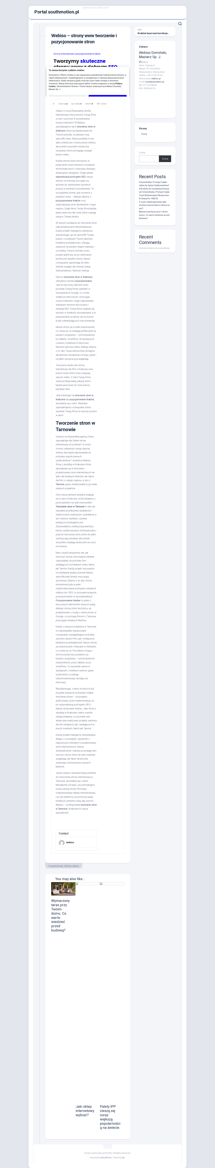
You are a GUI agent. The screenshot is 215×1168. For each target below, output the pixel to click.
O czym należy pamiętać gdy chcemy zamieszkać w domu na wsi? (154, 205)
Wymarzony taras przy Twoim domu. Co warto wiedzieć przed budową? (154, 215)
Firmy (144, 134)
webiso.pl (156, 78)
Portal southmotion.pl (56, 12)
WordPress (106, 1157)
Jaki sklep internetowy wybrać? (85, 1111)
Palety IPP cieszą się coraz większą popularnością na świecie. (110, 1117)
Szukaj (142, 152)
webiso (70, 842)
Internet (89, 103)
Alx (123, 1157)
